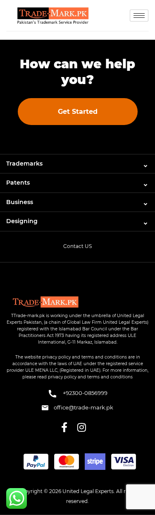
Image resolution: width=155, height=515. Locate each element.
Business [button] (19, 202)
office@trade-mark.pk (82, 407)
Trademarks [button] (24, 163)
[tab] (77, 163)
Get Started (78, 112)
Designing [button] (22, 221)
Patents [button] (18, 182)
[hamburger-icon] (139, 16)
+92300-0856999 (84, 393)
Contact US (77, 246)
